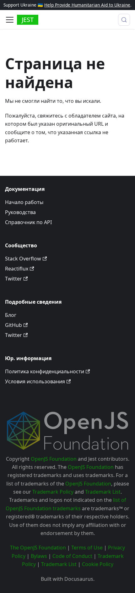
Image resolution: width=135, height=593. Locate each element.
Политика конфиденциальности (44, 371)
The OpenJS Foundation (38, 547)
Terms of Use (87, 547)
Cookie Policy (97, 564)
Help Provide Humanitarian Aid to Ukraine (87, 5)
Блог (10, 315)
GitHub (13, 325)
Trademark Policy (52, 491)
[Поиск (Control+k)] (124, 20)
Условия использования (35, 381)
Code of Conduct (72, 556)
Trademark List (103, 491)
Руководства (20, 212)
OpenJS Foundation (54, 458)
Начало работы (24, 202)
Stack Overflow (23, 258)
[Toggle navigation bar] (9, 19)
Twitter (13, 278)
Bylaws (39, 556)
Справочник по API (28, 222)
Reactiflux (16, 268)
